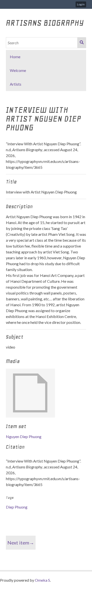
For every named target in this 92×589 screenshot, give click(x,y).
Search (81, 42)
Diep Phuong (16, 507)
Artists (15, 84)
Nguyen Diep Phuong (23, 436)
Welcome (18, 70)
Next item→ (20, 542)
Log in (81, 4)
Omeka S (42, 580)
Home (15, 56)
